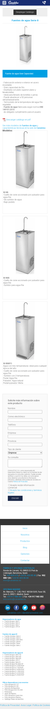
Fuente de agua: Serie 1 (12, 621)
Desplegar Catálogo (25, 12)
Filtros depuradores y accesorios (15, 682)
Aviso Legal (26, 705)
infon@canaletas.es (12, 580)
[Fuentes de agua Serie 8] (25, 46)
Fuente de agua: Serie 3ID (12, 657)
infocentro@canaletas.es (14, 599)
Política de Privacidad (20, 481)
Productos (25, 541)
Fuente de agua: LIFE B (12, 627)
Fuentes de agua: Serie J (12, 645)
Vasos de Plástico (10, 694)
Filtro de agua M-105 (11, 686)
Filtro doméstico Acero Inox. (13, 695)
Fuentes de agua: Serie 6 (12, 638)
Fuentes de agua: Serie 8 (12, 642)
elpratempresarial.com (32, 613)
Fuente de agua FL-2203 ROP (14, 673)
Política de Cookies (41, 705)
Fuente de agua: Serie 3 (12, 623)
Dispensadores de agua (12, 619)
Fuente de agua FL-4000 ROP (14, 669)
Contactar (25, 560)
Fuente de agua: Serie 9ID (12, 658)
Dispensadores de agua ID (13, 653)
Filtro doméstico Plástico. (12, 697)
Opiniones (25, 554)
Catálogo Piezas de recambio (13, 699)
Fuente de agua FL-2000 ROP (14, 666)
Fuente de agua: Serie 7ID (12, 655)
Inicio (25, 528)
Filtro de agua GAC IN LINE (13, 690)
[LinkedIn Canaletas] (9, 608)
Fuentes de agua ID (10, 634)
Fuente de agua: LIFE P (12, 660)
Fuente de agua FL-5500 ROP (14, 675)
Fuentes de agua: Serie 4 (12, 636)
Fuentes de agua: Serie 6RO (13, 640)
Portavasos (8, 692)
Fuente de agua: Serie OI (12, 662)
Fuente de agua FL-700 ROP (13, 668)
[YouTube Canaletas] (35, 608)
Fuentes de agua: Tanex (12, 643)
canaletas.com (14, 613)
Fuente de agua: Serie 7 (12, 625)
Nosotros (25, 535)
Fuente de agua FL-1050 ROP (14, 671)
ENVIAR (15, 498)
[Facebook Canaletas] (18, 608)
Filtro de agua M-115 (11, 684)
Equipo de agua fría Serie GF (13, 664)
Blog (25, 547)
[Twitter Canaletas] (26, 608)
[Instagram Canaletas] (42, 608)
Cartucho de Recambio (12, 688)
